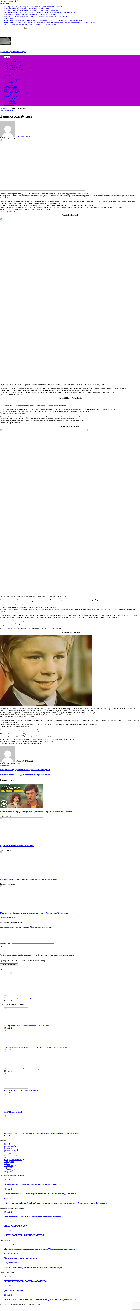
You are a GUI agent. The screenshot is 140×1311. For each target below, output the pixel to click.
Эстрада (8, 77)
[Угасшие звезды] (5, 44)
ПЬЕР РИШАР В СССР (13, 1112)
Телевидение (9, 1162)
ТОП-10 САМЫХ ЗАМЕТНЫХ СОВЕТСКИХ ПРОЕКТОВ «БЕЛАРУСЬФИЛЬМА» (36, 1047)
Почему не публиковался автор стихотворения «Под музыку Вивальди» (31, 10)
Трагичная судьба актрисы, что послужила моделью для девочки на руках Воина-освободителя (39, 12)
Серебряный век (15, 67)
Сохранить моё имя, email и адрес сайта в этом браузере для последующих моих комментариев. (38, 955)
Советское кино (15, 61)
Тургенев (8, 73)
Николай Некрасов (16, 65)
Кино (7, 57)
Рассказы (12, 103)
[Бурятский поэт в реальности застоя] (21, 841)
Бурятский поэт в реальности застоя (17, 845)
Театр (6, 1154)
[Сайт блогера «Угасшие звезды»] (13, 52)
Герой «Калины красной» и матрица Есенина (21, 998)
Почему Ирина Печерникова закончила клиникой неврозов (26, 1025)
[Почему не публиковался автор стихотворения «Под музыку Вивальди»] (21, 908)
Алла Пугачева (14, 79)
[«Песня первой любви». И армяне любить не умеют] (16, 1066)
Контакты (9, 105)
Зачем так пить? (12, 91)
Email (2, 951)
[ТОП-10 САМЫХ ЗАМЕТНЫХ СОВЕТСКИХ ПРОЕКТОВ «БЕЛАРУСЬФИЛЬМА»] (16, 1045)
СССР (11, 83)
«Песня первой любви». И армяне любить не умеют (23, 1069)
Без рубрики (9, 1172)
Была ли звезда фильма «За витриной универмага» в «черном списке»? (31, 24)
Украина (8, 95)
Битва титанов (11, 89)
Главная (3, 108)
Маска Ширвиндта (11, 18)
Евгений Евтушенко (16, 69)
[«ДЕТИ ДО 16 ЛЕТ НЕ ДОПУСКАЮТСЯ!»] (16, 1088)
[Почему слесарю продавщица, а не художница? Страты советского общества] (21, 807)
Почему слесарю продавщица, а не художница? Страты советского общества (33, 7)
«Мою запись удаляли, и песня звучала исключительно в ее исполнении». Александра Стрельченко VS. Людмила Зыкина (49, 22)
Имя (2, 947)
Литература (9, 63)
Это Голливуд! (14, 59)
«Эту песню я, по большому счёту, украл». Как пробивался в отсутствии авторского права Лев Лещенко (43, 20)
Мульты (8, 75)
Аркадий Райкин (15, 81)
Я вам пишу (10, 99)
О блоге (8, 55)
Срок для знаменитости (16, 93)
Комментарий (6, 943)
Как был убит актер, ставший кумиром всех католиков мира (26, 9)
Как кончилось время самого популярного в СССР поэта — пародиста (30, 14)
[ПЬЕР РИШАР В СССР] (16, 1109)
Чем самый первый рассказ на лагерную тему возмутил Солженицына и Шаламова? (35, 16)
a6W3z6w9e (20, 136)
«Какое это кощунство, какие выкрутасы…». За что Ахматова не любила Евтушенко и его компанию (41, 1133)
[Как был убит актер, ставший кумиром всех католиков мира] (21, 875)
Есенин (8, 71)
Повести (12, 101)
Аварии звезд (10, 87)
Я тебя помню (11, 97)
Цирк (11, 85)
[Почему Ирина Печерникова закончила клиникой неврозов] (16, 1023)
